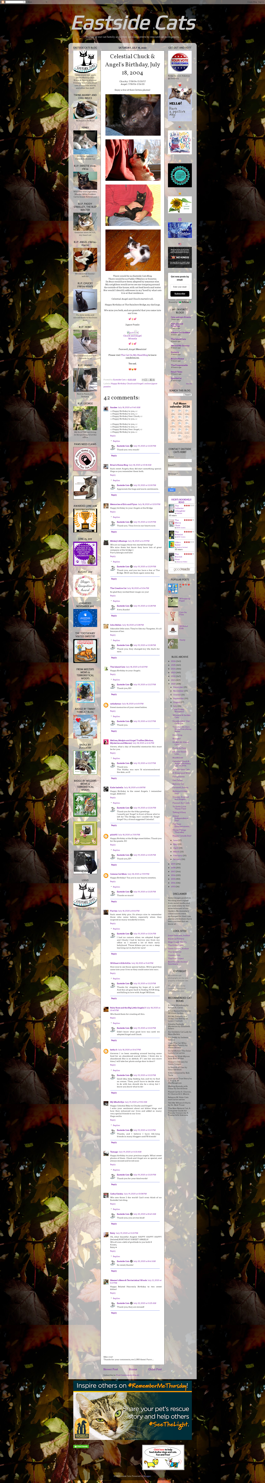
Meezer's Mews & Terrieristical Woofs (128, 1280)
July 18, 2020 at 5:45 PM (136, 667)
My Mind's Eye (117, 1102)
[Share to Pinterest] (153, 379)
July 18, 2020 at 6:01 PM (132, 704)
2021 (173, 680)
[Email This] (143, 379)
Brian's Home (177, 359)
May (175, 844)
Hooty (182, 640)
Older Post (155, 1369)
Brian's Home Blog (119, 465)
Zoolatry (175, 352)
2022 (173, 676)
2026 (173, 661)
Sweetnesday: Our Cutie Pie (181, 722)
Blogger (147, 1476)
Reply (113, 436)
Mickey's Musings (118, 541)
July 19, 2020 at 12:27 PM (144, 684)
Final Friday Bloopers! (178, 710)
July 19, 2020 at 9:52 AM (136, 1102)
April (176, 848)
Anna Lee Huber (182, 562)
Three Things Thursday (179, 831)
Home (133, 1369)
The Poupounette (179, 365)
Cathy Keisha (116, 1194)
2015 (173, 879)
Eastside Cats (132, 22)
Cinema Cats (174, 955)
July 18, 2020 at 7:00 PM (129, 835)
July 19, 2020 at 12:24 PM (144, 933)
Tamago (114, 1152)
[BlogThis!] (145, 379)
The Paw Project (176, 958)
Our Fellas (177, 780)
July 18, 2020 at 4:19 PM (138, 541)
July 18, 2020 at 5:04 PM (138, 588)
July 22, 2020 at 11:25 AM (144, 1303)
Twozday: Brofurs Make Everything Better (182, 729)
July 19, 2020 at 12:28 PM (144, 606)
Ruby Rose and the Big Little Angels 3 (128, 1008)
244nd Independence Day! (180, 818)
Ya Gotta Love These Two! (179, 807)
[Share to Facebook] (151, 379)
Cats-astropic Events (181, 317)
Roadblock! (178, 758)
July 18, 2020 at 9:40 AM (129, 407)
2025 (173, 665)
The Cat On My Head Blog (134, 355)
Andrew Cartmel (182, 547)
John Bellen (115, 625)
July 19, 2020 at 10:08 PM (135, 1194)
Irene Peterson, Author (179, 935)
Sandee (113, 407)
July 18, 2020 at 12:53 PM (149, 504)
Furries (113, 911)
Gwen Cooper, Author (178, 948)
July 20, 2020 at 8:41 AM (144, 1261)
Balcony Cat (178, 784)
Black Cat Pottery (176, 939)
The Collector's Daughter (180, 508)
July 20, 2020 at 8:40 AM (144, 1214)
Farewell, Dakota (180, 787)
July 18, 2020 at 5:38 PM (133, 625)
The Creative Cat (118, 588)
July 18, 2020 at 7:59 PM (138, 874)
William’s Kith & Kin (120, 963)
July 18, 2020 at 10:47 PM (129, 1050)
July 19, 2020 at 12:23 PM (144, 983)
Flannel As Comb (181, 803)
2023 (173, 672)
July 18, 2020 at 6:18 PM (134, 787)
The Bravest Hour (178, 556)
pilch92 (113, 835)
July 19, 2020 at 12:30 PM (144, 446)
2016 (173, 875)
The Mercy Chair (178, 522)
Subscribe (179, 294)
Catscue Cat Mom (118, 874)
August (177, 702)
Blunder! (177, 738)
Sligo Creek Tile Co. (177, 942)
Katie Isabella (116, 787)
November (178, 691)
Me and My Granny (180, 345)
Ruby (112, 1233)
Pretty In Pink (179, 748)
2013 (173, 886)
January (177, 859)
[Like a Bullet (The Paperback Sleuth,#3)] (172, 547)
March (176, 852)
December (178, 687)
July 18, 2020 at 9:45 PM (142, 963)
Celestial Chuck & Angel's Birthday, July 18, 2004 (182, 763)
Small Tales (176, 372)
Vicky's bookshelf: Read (181, 501)
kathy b (113, 1050)
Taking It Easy (179, 812)
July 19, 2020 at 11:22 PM (127, 1233)
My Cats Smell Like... (179, 753)
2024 (173, 669)
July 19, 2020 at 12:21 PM (144, 1130)
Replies (116, 441)
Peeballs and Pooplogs (177, 325)
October (177, 695)
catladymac (115, 704)
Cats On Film (183, 613)
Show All (189, 384)
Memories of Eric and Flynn (123, 504)
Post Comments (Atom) (127, 1375)
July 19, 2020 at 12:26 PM (144, 808)
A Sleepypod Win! (182, 773)
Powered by (173, 302)
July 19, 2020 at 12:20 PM (144, 1175)
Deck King (177, 735)
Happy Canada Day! (182, 836)
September (178, 698)
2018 (173, 868)
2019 (173, 864)
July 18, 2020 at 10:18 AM (140, 465)
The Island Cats (117, 667)
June (175, 840)
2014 (173, 883)
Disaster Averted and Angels (181, 798)
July (175, 706)
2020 (173, 684)
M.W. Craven (181, 527)
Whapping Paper (184, 599)
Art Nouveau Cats (181, 769)
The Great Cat (174, 952)
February (178, 855)
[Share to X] (148, 379)
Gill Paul (179, 513)
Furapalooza (179, 776)
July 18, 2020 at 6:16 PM (143, 743)
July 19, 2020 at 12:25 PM (144, 855)
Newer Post (110, 1369)
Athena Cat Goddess (180, 332)
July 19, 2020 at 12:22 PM (144, 1028)
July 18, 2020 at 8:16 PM (128, 911)
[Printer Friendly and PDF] (81, 1447)
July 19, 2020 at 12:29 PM (144, 522)
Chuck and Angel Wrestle (132, 337)
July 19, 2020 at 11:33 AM (130, 1152)
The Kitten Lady (176, 945)
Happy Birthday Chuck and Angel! (127, 383)
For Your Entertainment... (181, 825)
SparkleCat (176, 378)
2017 (173, 871)
